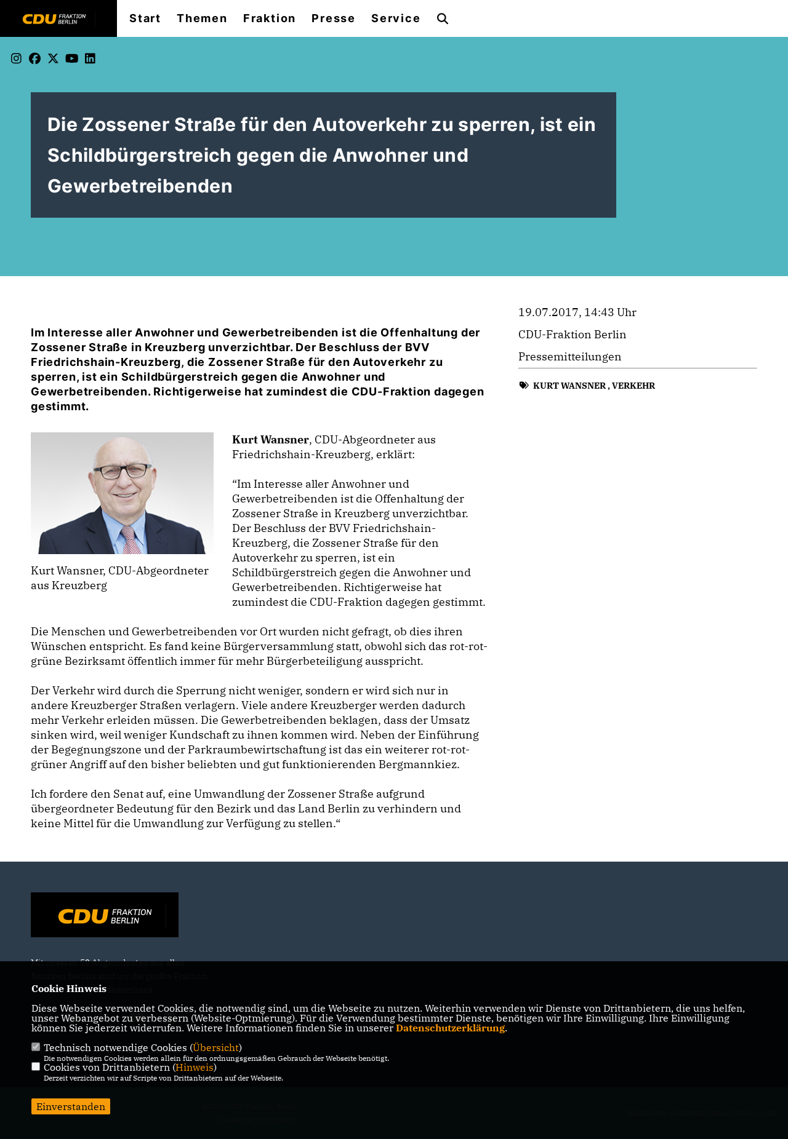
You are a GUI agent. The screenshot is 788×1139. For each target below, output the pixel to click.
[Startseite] (104, 916)
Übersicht (216, 1047)
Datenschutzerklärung (450, 1028)
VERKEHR (633, 385)
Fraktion (269, 18)
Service (396, 18)
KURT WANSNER (569, 385)
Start (145, 18)
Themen (202, 18)
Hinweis (194, 1067)
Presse (334, 18)
